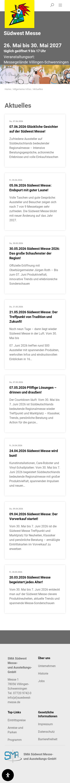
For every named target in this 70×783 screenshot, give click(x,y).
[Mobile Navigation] (61, 5)
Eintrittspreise (17, 720)
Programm (15, 740)
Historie (43, 673)
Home (8, 89)
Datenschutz (46, 731)
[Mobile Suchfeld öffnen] (52, 5)
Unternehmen (47, 666)
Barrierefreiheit (47, 739)
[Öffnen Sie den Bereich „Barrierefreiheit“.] (8, 775)
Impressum (45, 724)
